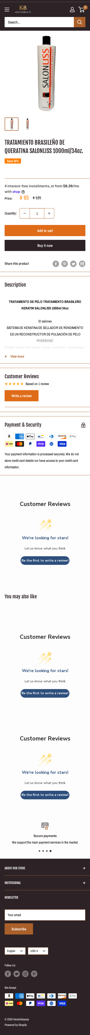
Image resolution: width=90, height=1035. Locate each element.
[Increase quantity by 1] (49, 213)
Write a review (22, 395)
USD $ (34, 951)
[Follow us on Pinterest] (34, 974)
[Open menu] (7, 9)
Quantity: (11, 213)
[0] (81, 9)
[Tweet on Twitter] (73, 263)
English (11, 951)
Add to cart (45, 230)
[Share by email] (82, 263)
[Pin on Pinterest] (64, 263)
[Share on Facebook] (56, 263)
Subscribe (19, 928)
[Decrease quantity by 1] (25, 213)
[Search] (79, 22)
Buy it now (45, 245)
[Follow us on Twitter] (16, 974)
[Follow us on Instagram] (25, 974)
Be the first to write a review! (45, 560)
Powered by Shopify (16, 1025)
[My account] (72, 9)
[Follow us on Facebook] (8, 974)
